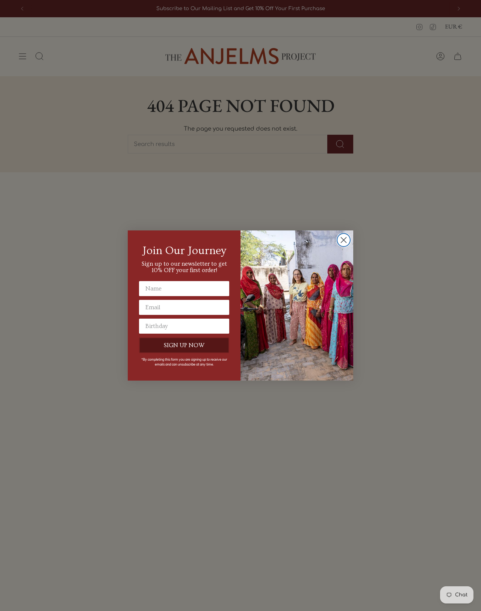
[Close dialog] (343, 240)
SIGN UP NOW (184, 345)
